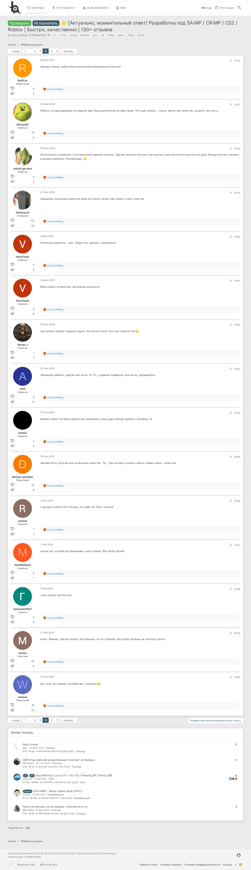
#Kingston (28, 763)
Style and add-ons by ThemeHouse (96, 853)
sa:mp (140, 35)
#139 (237, 192)
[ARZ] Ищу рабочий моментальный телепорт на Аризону (59, 759)
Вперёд (68, 51)
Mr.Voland (44, 751)
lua (102, 35)
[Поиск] (239, 8)
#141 (237, 280)
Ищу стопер (30, 744)
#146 (237, 500)
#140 (237, 236)
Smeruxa (27, 778)
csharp (73, 35)
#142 (237, 324)
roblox (130, 35)
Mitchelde (28, 810)
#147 (237, 545)
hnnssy (26, 794)
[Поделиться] (230, 60)
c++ (54, 35)
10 (45, 51)
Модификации (55, 794)
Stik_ (25, 747)
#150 (237, 677)
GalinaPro (48, 782)
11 (51, 51)
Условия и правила (171, 864)
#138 (237, 148)
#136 (237, 60)
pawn (121, 35)
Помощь (50, 747)
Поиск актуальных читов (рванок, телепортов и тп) (55, 806)
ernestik (42, 767)
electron (84, 35)
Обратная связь (149, 864)
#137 (237, 104)
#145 (237, 456)
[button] (46, 8)
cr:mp (63, 35)
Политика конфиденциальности (202, 864)
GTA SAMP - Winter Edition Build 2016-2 (57, 791)
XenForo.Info (34, 856)
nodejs (111, 35)
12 (57, 51)
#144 (237, 412)
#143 (237, 368)
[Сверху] (235, 865)
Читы (51, 778)
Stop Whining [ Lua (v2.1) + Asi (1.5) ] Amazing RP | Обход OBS (73, 775)
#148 (237, 589)
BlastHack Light (26, 864)
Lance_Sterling (19, 35)
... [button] (30, 51)
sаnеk (44, 798)
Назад (16, 51)
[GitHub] (238, 855)
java (95, 35)
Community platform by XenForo (41, 853)
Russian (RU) (50, 864)
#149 (237, 633)
